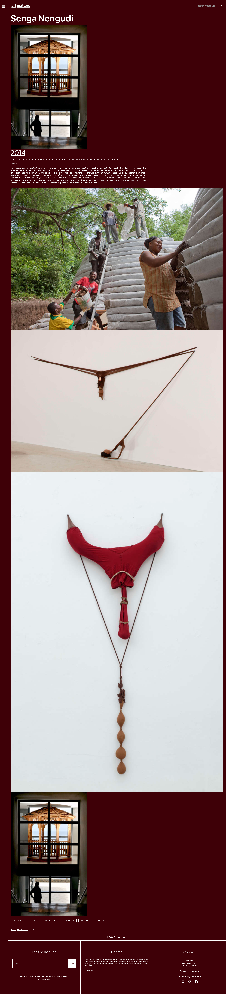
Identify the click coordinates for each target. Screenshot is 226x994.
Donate (91, 970)
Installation (33, 920)
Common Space (45, 979)
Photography (85, 920)
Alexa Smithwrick (34, 976)
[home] (20, 5)
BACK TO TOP (117, 937)
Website (14, 163)
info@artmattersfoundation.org (190, 971)
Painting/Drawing (51, 920)
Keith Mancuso (63, 976)
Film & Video (18, 920)
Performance (69, 920)
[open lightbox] (117, 259)
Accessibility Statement (190, 976)
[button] (4, 497)
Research (101, 920)
